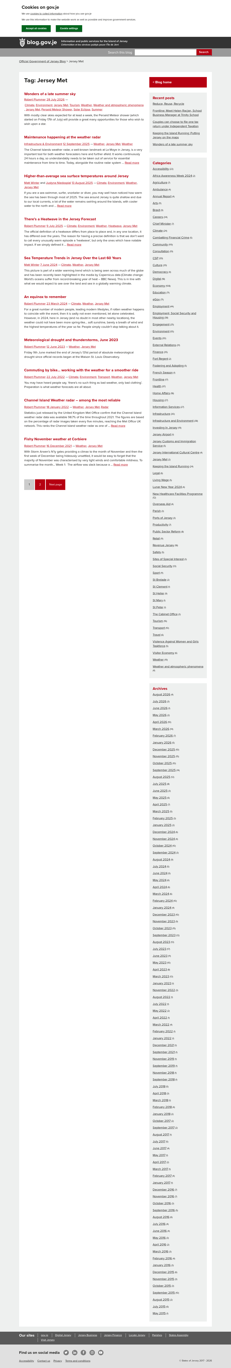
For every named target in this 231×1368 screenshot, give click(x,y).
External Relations (164, 345)
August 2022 (161, 997)
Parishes (157, 1335)
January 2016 (162, 1265)
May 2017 (159, 1155)
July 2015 (159, 1306)
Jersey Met (61, 105)
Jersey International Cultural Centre (176, 452)
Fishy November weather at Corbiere (55, 439)
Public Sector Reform (167, 531)
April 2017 (159, 1162)
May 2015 (159, 1313)
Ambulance (160, 189)
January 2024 (162, 907)
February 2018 (162, 1107)
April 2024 (160, 887)
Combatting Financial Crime (171, 237)
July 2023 (159, 949)
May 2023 (159, 962)
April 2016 (159, 1244)
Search (204, 52)
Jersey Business (87, 1335)
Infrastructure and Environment (173, 421)
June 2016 (160, 1231)
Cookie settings (69, 28)
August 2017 (161, 1134)
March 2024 (161, 894)
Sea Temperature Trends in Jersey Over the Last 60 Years (72, 258)
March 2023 (161, 976)
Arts (155, 203)
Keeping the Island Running (171, 466)
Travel (156, 635)
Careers (158, 217)
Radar (105, 407)
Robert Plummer (35, 99)
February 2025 (163, 818)
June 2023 (160, 956)
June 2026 (160, 708)
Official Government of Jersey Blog (42, 61)
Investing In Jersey (165, 427)
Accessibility (161, 169)
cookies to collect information (46, 13)
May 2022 (160, 1011)
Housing (158, 400)
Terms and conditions (77, 1361)
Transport (104, 377)
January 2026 (162, 742)
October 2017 (162, 1121)
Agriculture (160, 182)
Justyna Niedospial (58, 183)
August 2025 (161, 777)
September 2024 (164, 852)
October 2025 (162, 763)
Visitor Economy (163, 653)
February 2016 (162, 1258)
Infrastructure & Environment (43, 144)
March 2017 (160, 1169)
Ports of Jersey (162, 518)
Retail (156, 538)
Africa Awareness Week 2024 (172, 176)
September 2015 (164, 1293)
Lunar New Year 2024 (167, 487)
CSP (155, 258)
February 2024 (163, 901)
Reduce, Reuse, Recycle (168, 104)
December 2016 (163, 1189)
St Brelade (159, 580)
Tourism (75, 105)
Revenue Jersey (163, 545)
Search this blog (120, 53)
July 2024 (159, 866)
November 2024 (164, 839)
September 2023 (164, 935)
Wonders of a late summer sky (50, 94)
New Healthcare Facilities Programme (178, 494)
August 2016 (161, 1217)
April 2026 (160, 722)
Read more (132, 163)
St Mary (158, 600)
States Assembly (178, 1335)
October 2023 (162, 928)
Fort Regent (160, 359)
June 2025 (160, 791)
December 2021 (163, 1045)
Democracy (160, 272)
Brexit (156, 210)
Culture (157, 265)
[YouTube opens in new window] (101, 1352)
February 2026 (163, 735)
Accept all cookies (36, 28)
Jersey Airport (162, 434)
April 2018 (159, 1093)
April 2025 (160, 804)
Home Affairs (161, 393)
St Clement (160, 586)
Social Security (162, 566)
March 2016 (160, 1251)
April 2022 (160, 1017)
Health (157, 386)
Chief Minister (162, 224)
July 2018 (159, 1086)
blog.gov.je (42, 42)
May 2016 (159, 1238)
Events (157, 338)
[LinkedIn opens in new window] (75, 1352)
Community (160, 244)
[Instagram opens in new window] (92, 1352)
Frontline (158, 379)
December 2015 (163, 1272)
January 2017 (161, 1183)
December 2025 (164, 749)
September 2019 (164, 1066)
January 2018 (161, 1114)
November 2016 (163, 1196)
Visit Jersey (48, 1340)
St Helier (158, 593)
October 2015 (162, 1286)
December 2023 (164, 914)
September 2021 (164, 1052)
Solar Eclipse (82, 109)
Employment (161, 306)
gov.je (44, 1335)
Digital (157, 279)
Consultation (161, 251)
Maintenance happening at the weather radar (62, 137)
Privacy (57, 1361)
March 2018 (160, 1100)
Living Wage (161, 480)
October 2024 (162, 845)
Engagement (161, 324)
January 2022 (162, 1038)
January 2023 (162, 983)
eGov (156, 299)
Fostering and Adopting (168, 365)
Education (159, 292)
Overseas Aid (161, 504)
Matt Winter (31, 183)
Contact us (43, 1361)
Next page (55, 484)
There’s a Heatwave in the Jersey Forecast (60, 219)
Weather (86, 105)
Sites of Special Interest (168, 559)
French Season (163, 372)
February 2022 (163, 1031)
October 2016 (162, 1203)
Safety (157, 552)
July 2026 (159, 701)
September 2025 (164, 770)
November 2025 (164, 756)
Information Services (166, 407)
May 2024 (159, 880)
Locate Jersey (137, 1335)
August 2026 (161, 694)
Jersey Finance (113, 1335)
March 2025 (161, 811)
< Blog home (162, 82)
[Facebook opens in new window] (83, 1352)
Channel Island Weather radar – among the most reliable (72, 400)
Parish (157, 511)
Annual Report (162, 196)
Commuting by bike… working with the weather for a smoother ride (81, 370)
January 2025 (162, 825)
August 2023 (161, 942)
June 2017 (159, 1148)
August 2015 (161, 1299)
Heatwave (115, 226)
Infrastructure (161, 414)
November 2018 (163, 1073)
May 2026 (160, 715)
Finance (158, 352)
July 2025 (159, 784)
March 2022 (161, 1024)
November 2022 (164, 990)
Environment (44, 105)
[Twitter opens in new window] (66, 1352)
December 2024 (164, 832)
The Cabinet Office (165, 614)
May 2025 (160, 797)
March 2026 (161, 729)
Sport (156, 573)
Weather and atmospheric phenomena (118, 105)
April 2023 (160, 969)
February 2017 (162, 1176)
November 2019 (163, 1059)
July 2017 (159, 1141)
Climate (29, 105)
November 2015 (163, 1279)
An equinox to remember (45, 297)
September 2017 (164, 1127)
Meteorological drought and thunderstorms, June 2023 (71, 340)
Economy (159, 286)
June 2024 (160, 873)
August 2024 (161, 859)
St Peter (158, 607)
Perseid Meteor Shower (56, 109)
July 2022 (159, 1004)
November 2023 (164, 921)
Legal (156, 473)
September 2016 (164, 1210)
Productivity (160, 524)
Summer (97, 109)
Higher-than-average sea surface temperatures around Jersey (76, 176)
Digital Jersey (63, 1335)
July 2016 (159, 1224)
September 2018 (164, 1079)
